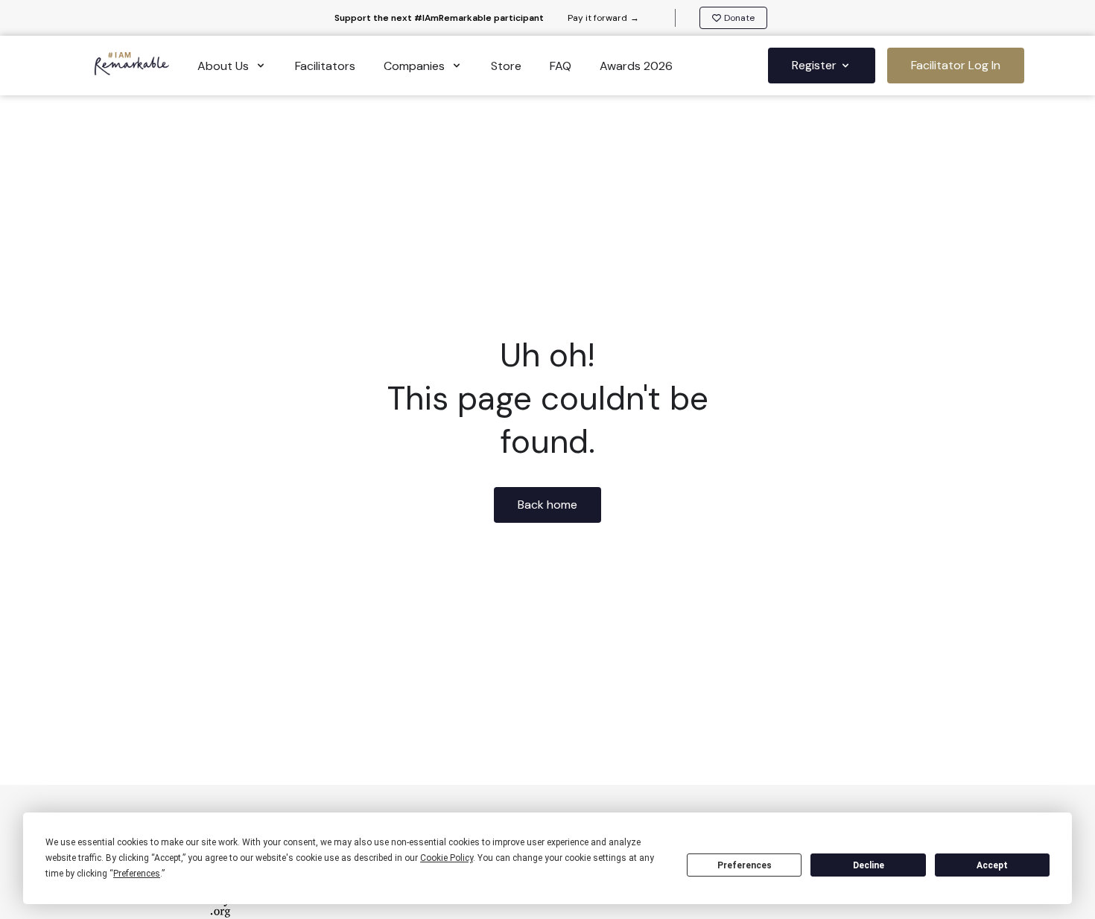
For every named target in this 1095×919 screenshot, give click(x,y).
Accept (992, 865)
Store (506, 66)
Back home (547, 504)
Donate (739, 18)
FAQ (560, 66)
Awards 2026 (636, 66)
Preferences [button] (136, 873)
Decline (868, 865)
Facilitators (325, 66)
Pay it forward (603, 18)
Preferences (744, 865)
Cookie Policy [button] (446, 858)
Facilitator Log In (955, 65)
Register (814, 65)
